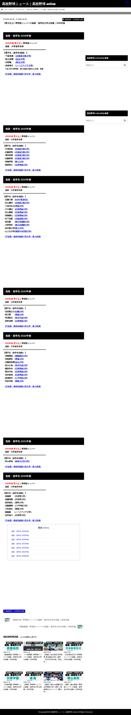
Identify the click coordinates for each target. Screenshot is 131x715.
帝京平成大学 (21, 318)
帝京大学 (20, 62)
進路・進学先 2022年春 (20, 548)
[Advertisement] (43, 100)
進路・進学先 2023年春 (20, 544)
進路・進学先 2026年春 (20, 531)
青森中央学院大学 (23, 231)
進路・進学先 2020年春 (20, 556)
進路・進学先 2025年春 (20, 535)
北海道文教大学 (23, 56)
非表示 (46, 528)
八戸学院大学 (21, 378)
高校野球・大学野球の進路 (15, 611)
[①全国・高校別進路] (14, 74)
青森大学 (19, 315)
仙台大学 (20, 59)
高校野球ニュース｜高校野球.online (29, 4)
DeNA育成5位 (21, 200)
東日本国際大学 (22, 222)
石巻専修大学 (21, 165)
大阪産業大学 (21, 219)
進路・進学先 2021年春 (20, 552)
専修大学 (19, 206)
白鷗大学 (19, 312)
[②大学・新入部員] (32, 74)
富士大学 (19, 162)
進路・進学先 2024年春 (20, 539)
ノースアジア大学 (24, 65)
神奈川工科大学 (22, 461)
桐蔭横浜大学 (21, 356)
